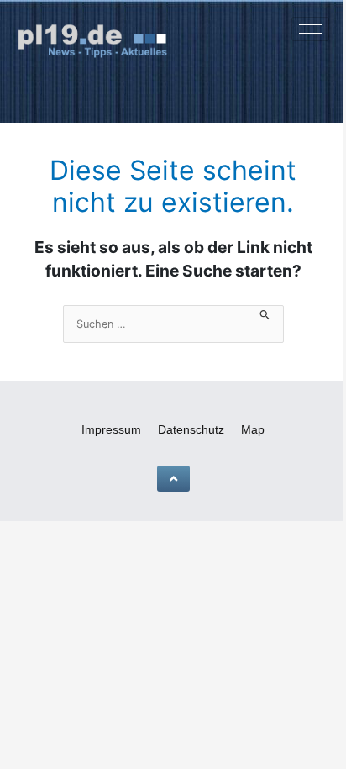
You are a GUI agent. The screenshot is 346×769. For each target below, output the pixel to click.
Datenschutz (191, 429)
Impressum (111, 429)
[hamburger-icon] (310, 29)
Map (253, 429)
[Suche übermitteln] (265, 313)
